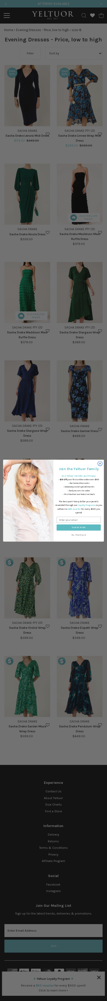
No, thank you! (78, 535)
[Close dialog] (100, 463)
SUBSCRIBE (79, 527)
